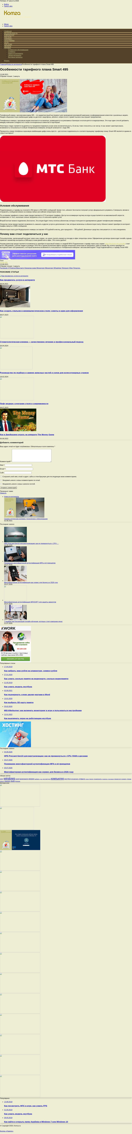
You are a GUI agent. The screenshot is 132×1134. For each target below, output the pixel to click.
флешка (17, 781)
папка (87, 779)
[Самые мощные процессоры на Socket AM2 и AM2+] (20, 951)
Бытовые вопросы (15, 57)
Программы (9, 40)
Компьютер (9, 35)
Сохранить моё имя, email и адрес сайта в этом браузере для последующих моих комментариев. (39, 476)
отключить (75, 779)
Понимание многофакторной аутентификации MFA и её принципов (29, 563)
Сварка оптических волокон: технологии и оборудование (26, 519)
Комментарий (5, 461)
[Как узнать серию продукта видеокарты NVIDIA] (20, 911)
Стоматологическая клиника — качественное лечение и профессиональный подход (41, 342)
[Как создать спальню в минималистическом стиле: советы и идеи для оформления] (15, 307)
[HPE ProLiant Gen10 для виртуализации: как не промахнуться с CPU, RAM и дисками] (15, 542)
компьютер (57, 778)
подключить (98, 779)
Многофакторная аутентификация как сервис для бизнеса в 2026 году (31, 582)
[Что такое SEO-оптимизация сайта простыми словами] (20, 1033)
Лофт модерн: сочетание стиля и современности (24, 404)
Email (2, 469)
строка (129, 779)
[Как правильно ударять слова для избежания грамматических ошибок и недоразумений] (20, 1096)
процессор (117, 779)
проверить (105, 779)
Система (8, 44)
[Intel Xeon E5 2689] (20, 972)
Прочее (7, 48)
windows (9, 778)
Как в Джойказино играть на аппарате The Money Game (27, 435)
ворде (31, 779)
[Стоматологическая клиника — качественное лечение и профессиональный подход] (17, 338)
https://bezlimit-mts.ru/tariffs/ (115, 244)
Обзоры (7, 46)
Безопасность (10, 33)
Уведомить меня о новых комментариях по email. (21, 480)
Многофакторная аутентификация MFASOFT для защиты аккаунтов (30, 602)
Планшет (8, 39)
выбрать (37, 779)
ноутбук (67, 779)
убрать (2, 781)
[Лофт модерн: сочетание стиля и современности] (17, 400)
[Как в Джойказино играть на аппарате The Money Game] (18, 430)
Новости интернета (15, 53)
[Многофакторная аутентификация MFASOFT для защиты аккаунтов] (15, 600)
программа (111, 779)
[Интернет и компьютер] (16, 21)
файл (13, 781)
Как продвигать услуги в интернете (17, 280)
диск (41, 779)
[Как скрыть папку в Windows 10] (20, 931)
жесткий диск (47, 779)
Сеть (6, 42)
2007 (1, 779)
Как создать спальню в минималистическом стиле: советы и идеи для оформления (41, 311)
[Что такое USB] (20, 992)
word (17, 779)
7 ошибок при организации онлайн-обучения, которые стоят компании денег (33, 621)
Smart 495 (4, 262)
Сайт (2, 473)
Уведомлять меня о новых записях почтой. (18, 484)
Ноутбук (7, 37)
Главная (3, 64)
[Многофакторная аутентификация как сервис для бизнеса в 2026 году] (15, 581)
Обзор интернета (14, 55)
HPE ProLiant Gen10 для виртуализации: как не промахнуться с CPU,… (31, 543)
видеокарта (24, 779)
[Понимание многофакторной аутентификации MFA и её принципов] (15, 561)
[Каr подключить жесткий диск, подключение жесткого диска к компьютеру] (20, 890)
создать (123, 779)
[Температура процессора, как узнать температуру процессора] (20, 1074)
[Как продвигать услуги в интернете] (14, 276)
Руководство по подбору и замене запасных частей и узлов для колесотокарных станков (44, 373)
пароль (91, 779)
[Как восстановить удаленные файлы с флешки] (20, 870)
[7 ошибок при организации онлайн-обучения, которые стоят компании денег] (15, 620)
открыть (82, 779)
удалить (7, 781)
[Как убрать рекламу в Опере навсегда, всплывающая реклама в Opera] (20, 1054)
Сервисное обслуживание (18, 50)
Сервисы (11, 52)
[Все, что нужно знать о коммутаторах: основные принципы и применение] (20, 806)
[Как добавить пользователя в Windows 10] (20, 849)
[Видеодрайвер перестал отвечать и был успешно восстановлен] (20, 1013)
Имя (2, 465)
